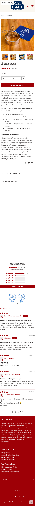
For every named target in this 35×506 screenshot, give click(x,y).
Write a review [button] (17, 287)
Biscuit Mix (26, 109)
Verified (16, 303)
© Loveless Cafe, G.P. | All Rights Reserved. (17, 501)
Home (2, 15)
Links (4, 479)
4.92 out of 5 (22, 268)
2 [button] (15, 412)
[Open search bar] (27, 5)
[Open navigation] (2, 5)
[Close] (12, 2)
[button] (4, 57)
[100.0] (12, 297)
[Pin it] (31, 162)
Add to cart (17, 85)
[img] (4, 313)
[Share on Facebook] (25, 162)
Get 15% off (6, 2)
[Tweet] (28, 162)
